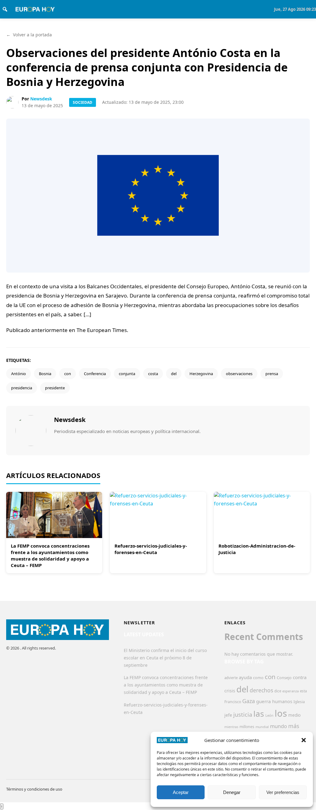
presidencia (21, 388)
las (258, 713)
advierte (231, 677)
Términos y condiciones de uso (34, 789)
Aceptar (181, 792)
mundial (262, 726)
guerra (263, 701)
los (281, 713)
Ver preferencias (282, 792)
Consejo (284, 677)
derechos (261, 690)
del (174, 373)
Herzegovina (201, 373)
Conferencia (95, 373)
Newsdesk (41, 99)
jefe (228, 715)
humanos (282, 701)
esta (303, 691)
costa (153, 373)
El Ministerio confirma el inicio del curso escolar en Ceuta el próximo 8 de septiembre (165, 657)
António (18, 373)
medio (294, 715)
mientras (231, 727)
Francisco (232, 701)
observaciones (239, 373)
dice (277, 691)
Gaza (248, 701)
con (67, 373)
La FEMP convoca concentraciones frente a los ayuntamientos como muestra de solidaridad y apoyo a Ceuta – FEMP (50, 555)
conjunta (127, 373)
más (293, 726)
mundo (278, 726)
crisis (229, 691)
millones (246, 726)
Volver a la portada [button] (29, 35)
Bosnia (45, 373)
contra (299, 677)
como (258, 677)
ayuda (245, 677)
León (269, 715)
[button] (304, 740)
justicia (242, 714)
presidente (55, 388)
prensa (271, 373)
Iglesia (299, 701)
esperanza (290, 691)
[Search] (5, 9)
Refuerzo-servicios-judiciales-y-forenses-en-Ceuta (150, 549)
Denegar (231, 792)
